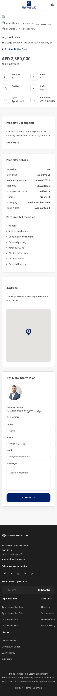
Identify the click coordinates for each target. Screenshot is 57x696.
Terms (27, 687)
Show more (12, 142)
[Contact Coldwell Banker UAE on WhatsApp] (32, 573)
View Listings (13, 416)
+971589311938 (18, 411)
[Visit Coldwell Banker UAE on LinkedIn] (25, 573)
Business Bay (8, 652)
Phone (10, 437)
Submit (26, 497)
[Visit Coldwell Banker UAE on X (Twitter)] (12, 573)
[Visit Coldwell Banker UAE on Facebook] (5, 573)
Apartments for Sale (12, 613)
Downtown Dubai (11, 646)
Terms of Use (48, 619)
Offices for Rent (10, 625)
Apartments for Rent (13, 607)
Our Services (47, 613)
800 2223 (7, 550)
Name (10, 424)
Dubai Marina (9, 640)
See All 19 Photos (43, 25)
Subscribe (44, 590)
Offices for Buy (10, 619)
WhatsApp (36, 411)
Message (12, 463)
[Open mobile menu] (5, 5)
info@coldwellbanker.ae (13, 559)
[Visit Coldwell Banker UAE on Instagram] (18, 573)
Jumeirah (7, 658)
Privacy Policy (48, 625)
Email (9, 450)
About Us (45, 607)
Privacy (19, 687)
